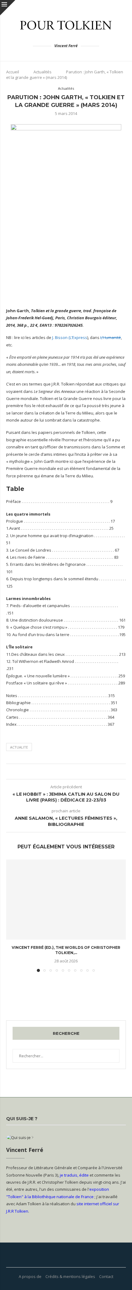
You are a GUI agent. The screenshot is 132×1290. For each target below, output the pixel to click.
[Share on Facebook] (50, 771)
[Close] (7, 7)
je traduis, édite (74, 1175)
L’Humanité (110, 337)
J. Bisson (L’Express (69, 337)
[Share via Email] (79, 771)
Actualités (42, 72)
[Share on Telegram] (67, 771)
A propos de (30, 1276)
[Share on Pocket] (73, 771)
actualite (19, 747)
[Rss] (74, 1255)
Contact (106, 1276)
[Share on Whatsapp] (62, 771)
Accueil (12, 72)
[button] (11, 915)
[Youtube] (58, 1255)
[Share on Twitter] (56, 771)
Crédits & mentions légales (70, 1276)
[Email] (66, 1255)
